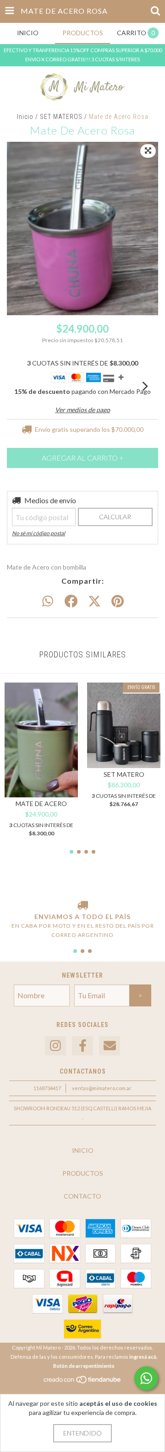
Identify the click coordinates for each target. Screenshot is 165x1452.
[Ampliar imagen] (148, 151)
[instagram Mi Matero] (55, 1046)
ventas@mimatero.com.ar (102, 1088)
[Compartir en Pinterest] (117, 601)
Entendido (82, 1433)
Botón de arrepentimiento (84, 1366)
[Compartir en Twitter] (94, 601)
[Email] (109, 1046)
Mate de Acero (41, 803)
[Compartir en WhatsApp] (48, 601)
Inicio (25, 116)
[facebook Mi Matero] (82, 1046)
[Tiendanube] (83, 1382)
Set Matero (124, 774)
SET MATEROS (61, 116)
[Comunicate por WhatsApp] (146, 1378)
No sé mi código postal (38, 533)
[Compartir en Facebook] (71, 601)
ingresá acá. (143, 1357)
